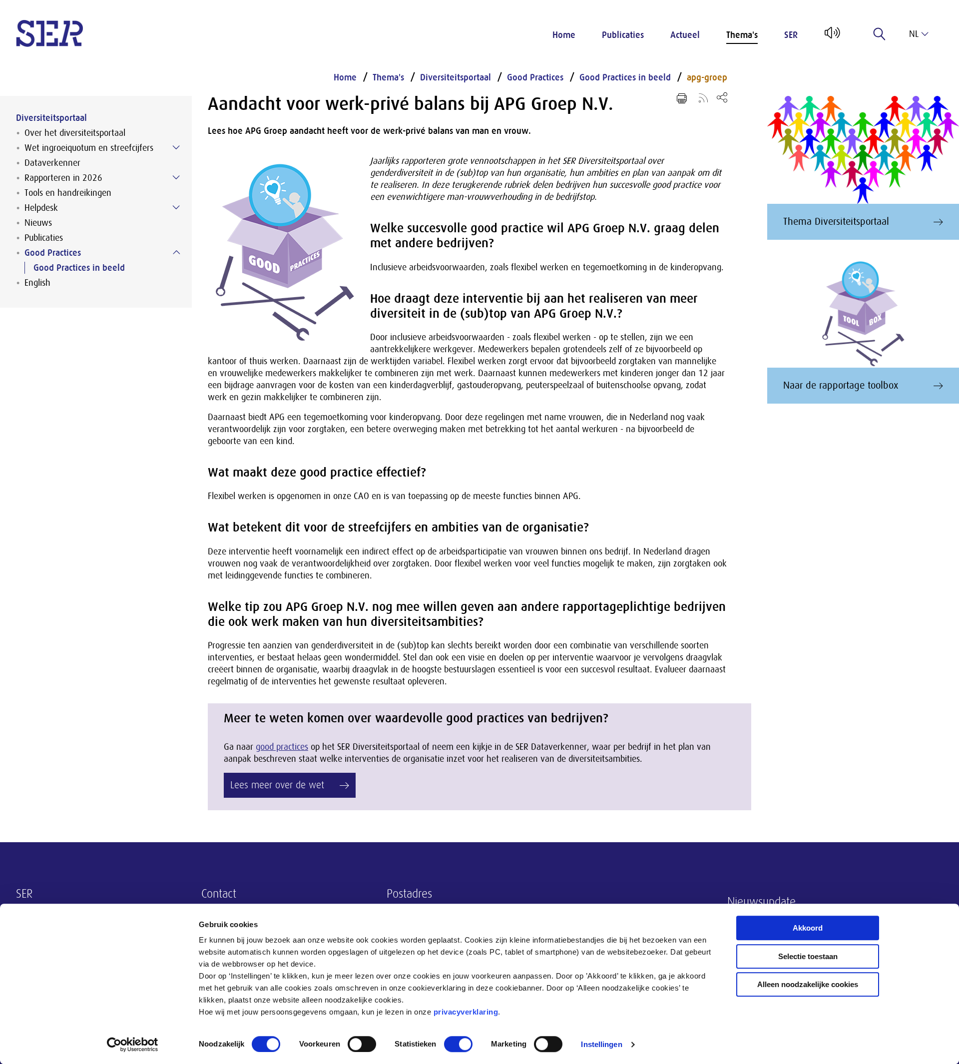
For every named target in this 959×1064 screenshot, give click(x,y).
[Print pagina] (682, 98)
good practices (282, 747)
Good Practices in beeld (79, 268)
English (37, 283)
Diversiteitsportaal (51, 118)
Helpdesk (41, 208)
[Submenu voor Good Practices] (176, 252)
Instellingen (601, 1044)
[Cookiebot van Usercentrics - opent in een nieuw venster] (132, 1044)
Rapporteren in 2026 (63, 178)
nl (914, 34)
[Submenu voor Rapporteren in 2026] (176, 177)
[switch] (362, 1044)
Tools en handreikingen (67, 193)
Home (563, 35)
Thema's (742, 35)
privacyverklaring (466, 1012)
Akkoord (808, 928)
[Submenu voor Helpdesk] (176, 207)
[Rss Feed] (703, 97)
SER (791, 35)
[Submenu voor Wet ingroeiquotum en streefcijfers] (176, 147)
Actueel (685, 35)
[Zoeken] (880, 34)
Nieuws (38, 223)
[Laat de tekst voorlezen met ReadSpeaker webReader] (831, 36)
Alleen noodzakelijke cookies (807, 984)
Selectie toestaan (808, 956)
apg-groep (707, 77)
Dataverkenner (52, 163)
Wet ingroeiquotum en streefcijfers (88, 148)
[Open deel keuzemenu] (722, 97)
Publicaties (623, 35)
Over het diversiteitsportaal (74, 133)
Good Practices (52, 253)
